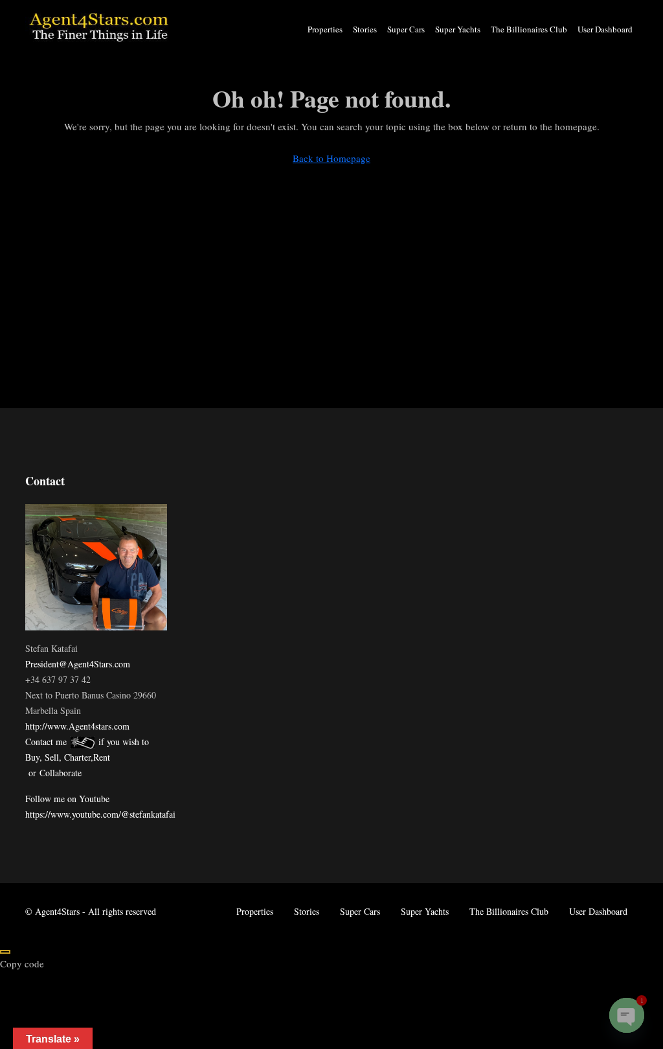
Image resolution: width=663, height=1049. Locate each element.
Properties (325, 29)
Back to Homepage (331, 158)
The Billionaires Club (529, 29)
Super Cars (406, 29)
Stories (365, 29)
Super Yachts (457, 29)
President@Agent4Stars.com (77, 664)
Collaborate (60, 773)
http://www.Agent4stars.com (77, 726)
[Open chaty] (626, 1015)
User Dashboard (605, 29)
